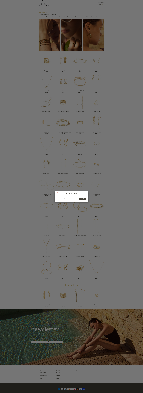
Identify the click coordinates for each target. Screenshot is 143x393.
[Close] (87, 192)
